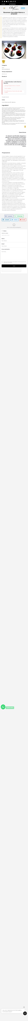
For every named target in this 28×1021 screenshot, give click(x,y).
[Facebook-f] (2, 1)
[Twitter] (4, 1)
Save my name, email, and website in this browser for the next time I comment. (15, 262)
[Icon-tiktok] (13, 1)
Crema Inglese (7, 88)
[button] (4, 8)
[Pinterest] (11, 1)
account (25, 4)
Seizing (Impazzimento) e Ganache (12, 85)
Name (3, 238)
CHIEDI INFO (10, 707)
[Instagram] (9, 1)
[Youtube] (6, 1)
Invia (14, 265)
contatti (3, 4)
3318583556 (13, 4)
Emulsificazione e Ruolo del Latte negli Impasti (13, 92)
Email (3, 244)
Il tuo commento (6, 249)
